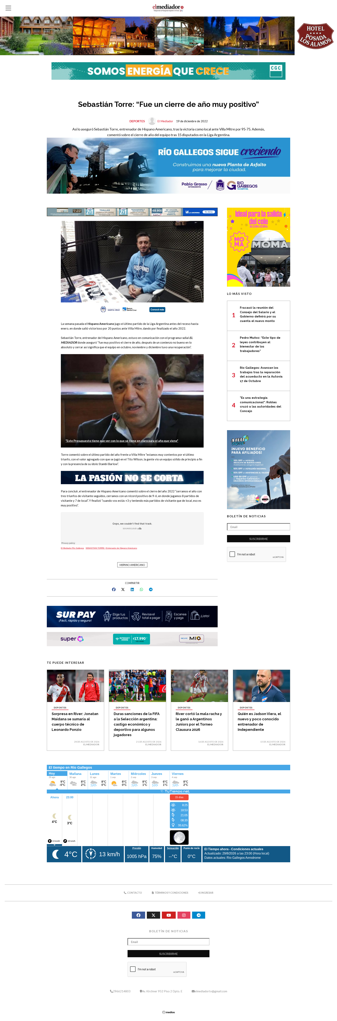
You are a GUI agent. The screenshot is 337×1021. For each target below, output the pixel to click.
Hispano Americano (132, 565)
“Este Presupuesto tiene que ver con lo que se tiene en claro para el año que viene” (122, 440)
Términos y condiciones (171, 892)
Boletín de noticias (246, 516)
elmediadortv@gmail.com (211, 991)
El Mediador (165, 121)
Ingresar (207, 892)
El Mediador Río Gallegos (72, 548)
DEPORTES (137, 121)
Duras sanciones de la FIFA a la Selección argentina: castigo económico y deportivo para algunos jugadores (136, 724)
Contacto (134, 892)
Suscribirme (258, 539)
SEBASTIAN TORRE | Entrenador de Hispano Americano (111, 548)
